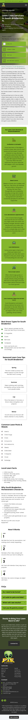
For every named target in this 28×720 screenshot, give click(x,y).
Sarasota (9, 66)
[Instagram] (2, 699)
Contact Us (14, 643)
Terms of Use (17, 675)
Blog (2, 673)
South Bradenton (18, 66)
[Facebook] (5, 699)
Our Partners (17, 673)
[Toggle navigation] (26, 5)
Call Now (20, 1)
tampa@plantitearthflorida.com (11, 691)
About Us (3, 670)
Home (3, 66)
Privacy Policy (17, 676)
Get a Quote (14, 717)
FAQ (2, 675)
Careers (3, 676)
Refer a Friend (4, 668)
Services (3, 671)
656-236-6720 (6, 690)
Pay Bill (16, 668)
